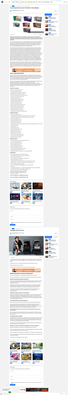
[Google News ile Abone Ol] (12, 34)
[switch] (64, 2)
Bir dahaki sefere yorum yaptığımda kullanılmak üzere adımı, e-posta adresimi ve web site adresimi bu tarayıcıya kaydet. (26, 222)
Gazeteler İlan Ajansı (15, 10)
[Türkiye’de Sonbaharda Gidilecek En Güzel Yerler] (52, 18)
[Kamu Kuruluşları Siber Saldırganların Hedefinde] (52, 30)
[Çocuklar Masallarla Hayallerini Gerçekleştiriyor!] (52, 22)
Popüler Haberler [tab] (48, 14)
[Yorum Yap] (34, 35)
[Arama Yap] (66, 2)
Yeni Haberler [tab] (55, 14)
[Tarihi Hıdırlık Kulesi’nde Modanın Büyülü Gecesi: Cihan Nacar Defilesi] (26, 348)
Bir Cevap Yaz (13, 367)
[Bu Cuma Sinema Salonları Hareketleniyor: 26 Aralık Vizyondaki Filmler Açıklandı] (15, 358)
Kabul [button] (9, 392)
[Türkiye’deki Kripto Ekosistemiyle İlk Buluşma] (52, 26)
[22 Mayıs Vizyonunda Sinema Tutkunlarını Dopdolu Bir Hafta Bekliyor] (26, 198)
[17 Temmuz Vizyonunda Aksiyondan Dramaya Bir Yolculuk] (38, 188)
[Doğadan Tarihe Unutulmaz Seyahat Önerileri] (52, 34)
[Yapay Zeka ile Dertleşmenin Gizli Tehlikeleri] (15, 188)
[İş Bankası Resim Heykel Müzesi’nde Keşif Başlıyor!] (26, 188)
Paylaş (66, 393)
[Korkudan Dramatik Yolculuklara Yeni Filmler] (38, 198)
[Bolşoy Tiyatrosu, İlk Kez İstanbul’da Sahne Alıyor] (38, 358)
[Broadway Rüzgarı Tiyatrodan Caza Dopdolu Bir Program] (15, 198)
